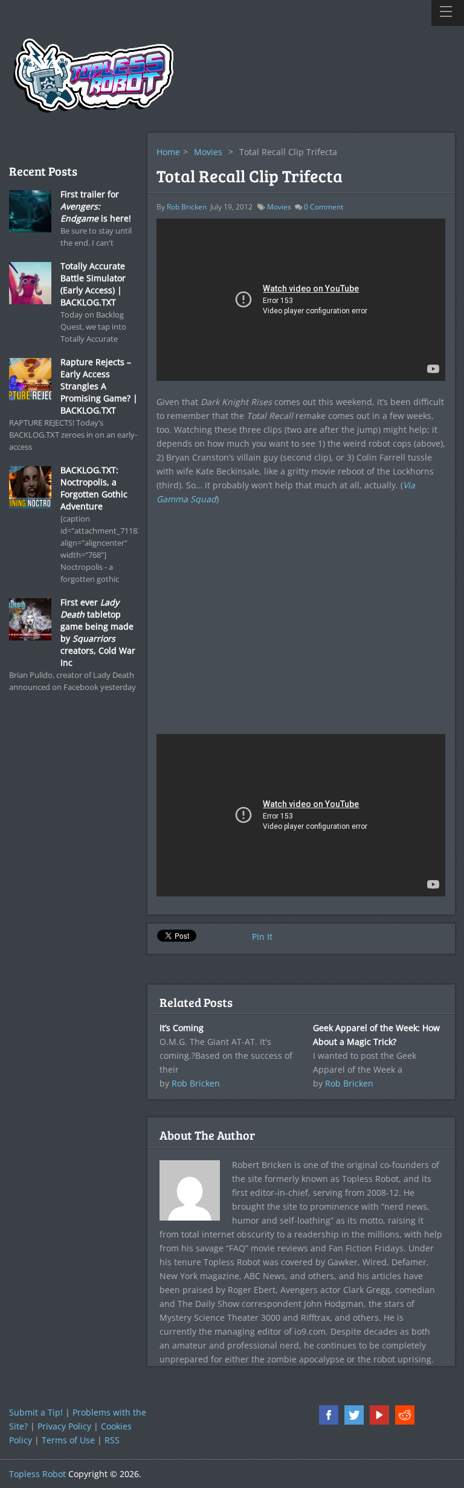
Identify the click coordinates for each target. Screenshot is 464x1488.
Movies (208, 152)
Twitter (354, 1415)
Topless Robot (37, 1474)
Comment (323, 207)
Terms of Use (68, 1440)
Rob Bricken (187, 207)
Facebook (328, 1415)
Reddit (404, 1415)
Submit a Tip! (36, 1412)
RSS (112, 1440)
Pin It (262, 936)
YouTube (379, 1415)
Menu (447, 13)
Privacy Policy (64, 1426)
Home (168, 152)
